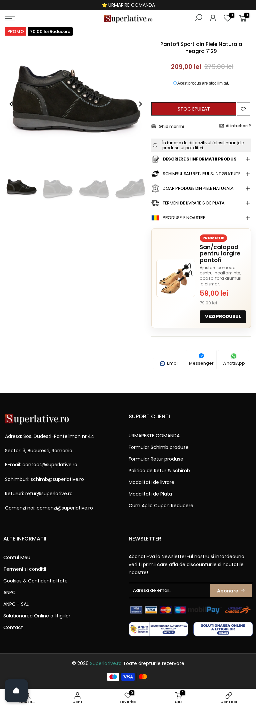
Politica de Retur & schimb (159, 470)
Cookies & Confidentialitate (35, 580)
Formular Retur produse (156, 459)
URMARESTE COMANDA (154, 435)
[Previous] (14, 104)
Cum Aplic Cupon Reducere (161, 505)
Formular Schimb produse (159, 447)
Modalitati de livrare (151, 482)
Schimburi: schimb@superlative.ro (44, 479)
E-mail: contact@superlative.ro (41, 464)
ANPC (9, 592)
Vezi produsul (223, 316)
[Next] (137, 104)
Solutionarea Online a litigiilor (36, 615)
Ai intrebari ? (238, 126)
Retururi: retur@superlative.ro (39, 493)
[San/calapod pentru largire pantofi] (175, 278)
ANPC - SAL (16, 604)
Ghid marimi (171, 126)
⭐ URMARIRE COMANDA (128, 5)
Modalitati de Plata (150, 494)
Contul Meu (16, 557)
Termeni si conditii (24, 569)
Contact (13, 627)
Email (172, 363)
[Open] (16, 690)
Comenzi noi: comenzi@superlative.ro (49, 508)
